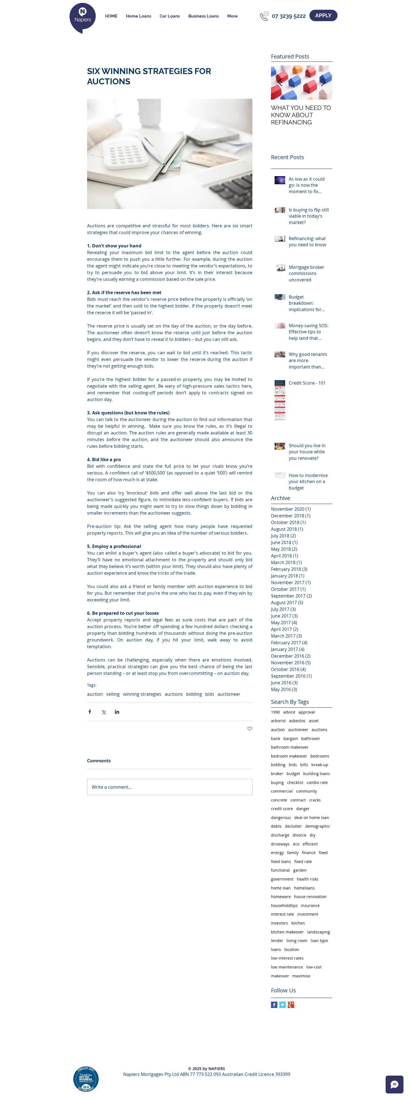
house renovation (310, 896)
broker (277, 773)
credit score (282, 808)
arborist (278, 720)
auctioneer (229, 694)
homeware (281, 896)
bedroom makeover (289, 756)
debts (276, 826)
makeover (280, 975)
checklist (295, 782)
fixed (323, 852)
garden (300, 870)
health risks (308, 879)
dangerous (281, 817)
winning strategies (142, 694)
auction (95, 694)
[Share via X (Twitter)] (103, 711)
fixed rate (303, 861)
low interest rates (287, 958)
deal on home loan (311, 817)
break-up (319, 764)
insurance (310, 905)
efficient (310, 844)
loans (276, 949)
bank (275, 738)
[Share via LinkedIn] (117, 711)
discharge (280, 835)
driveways (280, 844)
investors (279, 923)
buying (277, 782)
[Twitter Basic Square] (282, 1005)
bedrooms (320, 756)
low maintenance (287, 967)
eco (296, 844)
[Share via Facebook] (89, 711)
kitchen (298, 923)
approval (307, 712)
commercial (282, 791)
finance (309, 852)
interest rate (282, 914)
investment (307, 914)
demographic (317, 826)
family (293, 852)
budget (293, 773)
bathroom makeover (290, 747)
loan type (319, 940)
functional (280, 870)
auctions (174, 694)
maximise (301, 975)
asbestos (297, 720)
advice (289, 712)
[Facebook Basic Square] (274, 1005)
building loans (316, 773)
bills (304, 764)
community (306, 791)
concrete (279, 800)
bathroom (310, 738)
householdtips (284, 905)
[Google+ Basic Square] (291, 1005)
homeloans (304, 888)
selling (113, 694)
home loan (281, 888)
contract (298, 800)
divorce (299, 835)
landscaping (318, 932)
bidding (194, 694)
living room (297, 940)
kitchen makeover (287, 932)
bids (209, 694)
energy (277, 852)
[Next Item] (323, 82)
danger (303, 808)
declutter (293, 826)
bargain (291, 738)
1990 (275, 712)
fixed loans (281, 861)
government (282, 879)
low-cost (314, 967)
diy (312, 835)
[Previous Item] (279, 82)
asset (314, 720)
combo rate (317, 782)
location (291, 949)
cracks (315, 800)
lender (277, 940)
